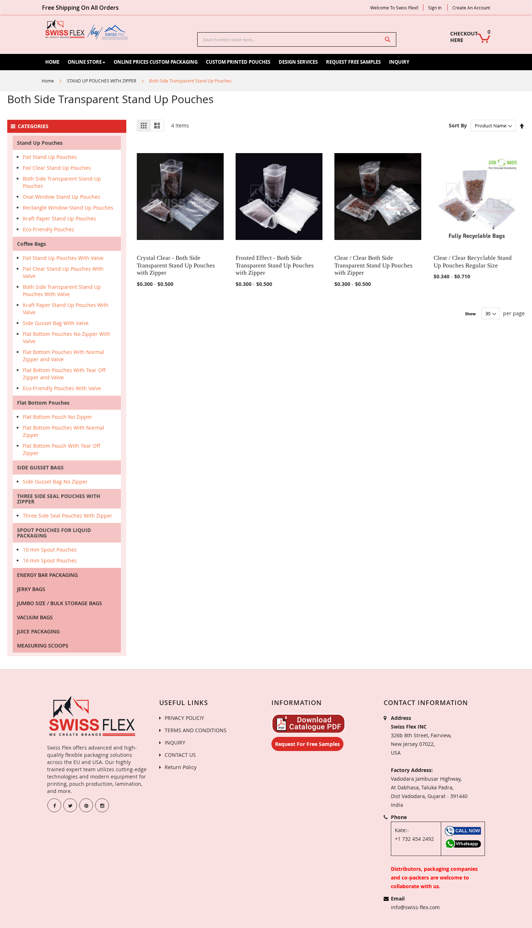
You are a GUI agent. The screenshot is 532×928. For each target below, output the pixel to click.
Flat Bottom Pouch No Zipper (57, 416)
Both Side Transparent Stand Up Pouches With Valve (62, 290)
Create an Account (471, 7)
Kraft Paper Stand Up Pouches (59, 218)
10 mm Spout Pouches (50, 549)
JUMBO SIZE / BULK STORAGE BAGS (59, 603)
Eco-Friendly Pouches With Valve (62, 388)
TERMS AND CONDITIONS (196, 730)
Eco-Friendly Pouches (48, 229)
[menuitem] (52, 62)
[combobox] (296, 39)
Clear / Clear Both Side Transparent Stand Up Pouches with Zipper (373, 265)
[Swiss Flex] (87, 29)
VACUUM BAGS (35, 617)
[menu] (277, 62)
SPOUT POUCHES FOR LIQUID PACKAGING (54, 533)
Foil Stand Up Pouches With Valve (63, 257)
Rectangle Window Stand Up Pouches (68, 207)
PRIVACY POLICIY (184, 717)
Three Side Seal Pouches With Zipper (67, 515)
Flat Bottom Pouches (43, 402)
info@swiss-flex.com (415, 907)
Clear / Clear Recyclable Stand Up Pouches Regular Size (473, 261)
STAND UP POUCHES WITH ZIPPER (101, 81)
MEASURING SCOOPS (42, 645)
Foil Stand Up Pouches (50, 156)
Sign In (435, 7)
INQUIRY (175, 742)
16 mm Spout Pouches (50, 560)
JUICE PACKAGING (38, 631)
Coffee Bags (31, 243)
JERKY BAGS (31, 589)
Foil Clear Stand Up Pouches (57, 167)
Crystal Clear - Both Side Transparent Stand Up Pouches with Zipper (176, 265)
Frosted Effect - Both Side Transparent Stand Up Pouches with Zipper (275, 265)
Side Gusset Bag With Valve (56, 323)
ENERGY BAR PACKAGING (47, 574)
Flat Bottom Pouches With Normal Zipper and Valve (63, 356)
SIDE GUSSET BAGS (40, 467)
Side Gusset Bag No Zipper (55, 481)
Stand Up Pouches (40, 142)
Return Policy (181, 767)
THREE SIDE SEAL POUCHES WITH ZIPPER (58, 499)
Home (48, 81)
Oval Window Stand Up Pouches (61, 196)
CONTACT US (180, 754)
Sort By (458, 125)
